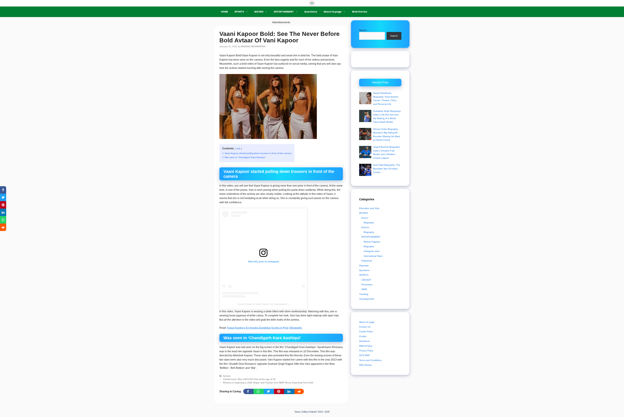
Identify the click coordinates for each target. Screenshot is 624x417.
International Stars (373, 256)
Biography (369, 222)
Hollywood (366, 260)
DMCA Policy (365, 346)
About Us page (333, 11)
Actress (227, 376)
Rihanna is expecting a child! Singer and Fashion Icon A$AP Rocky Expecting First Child (268, 382)
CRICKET (366, 280)
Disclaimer (364, 341)
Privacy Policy (366, 350)
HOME (224, 11)
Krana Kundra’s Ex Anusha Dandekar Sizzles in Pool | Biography (264, 327)
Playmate (364, 265)
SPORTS (239, 11)
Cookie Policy (366, 331)
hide (238, 148)
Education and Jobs (369, 208)
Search (362, 30)
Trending (363, 294)
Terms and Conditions (370, 360)
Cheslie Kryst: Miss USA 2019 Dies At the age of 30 (249, 379)
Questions (310, 11)
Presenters (367, 284)
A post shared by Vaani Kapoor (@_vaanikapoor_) (263, 304)
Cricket (362, 336)
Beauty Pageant (372, 241)
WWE (364, 289)
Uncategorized (366, 299)
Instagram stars (372, 251)
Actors (364, 218)
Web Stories (359, 11)
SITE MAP (364, 355)
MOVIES (258, 11)
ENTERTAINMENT (284, 11)
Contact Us (364, 326)
